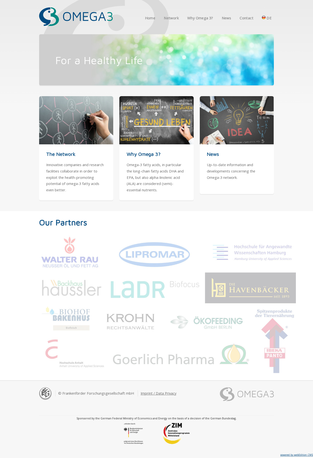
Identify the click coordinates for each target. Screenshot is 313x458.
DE (269, 17)
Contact (246, 17)
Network (171, 17)
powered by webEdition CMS (296, 455)
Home (150, 17)
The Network (60, 154)
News (226, 17)
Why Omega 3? (200, 17)
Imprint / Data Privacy (158, 393)
